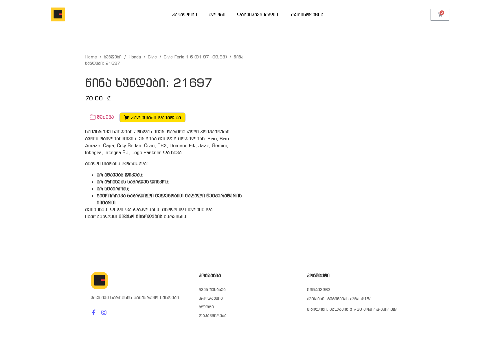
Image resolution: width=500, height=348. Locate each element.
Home (91, 57)
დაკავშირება (213, 315)
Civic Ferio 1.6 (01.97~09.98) (195, 57)
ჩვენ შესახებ (212, 289)
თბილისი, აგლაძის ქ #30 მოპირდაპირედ (352, 309)
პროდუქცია (211, 298)
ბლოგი (217, 14)
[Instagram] (104, 312)
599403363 (318, 289)
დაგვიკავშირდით (258, 14)
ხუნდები (113, 57)
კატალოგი (184, 14)
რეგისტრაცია (307, 14)
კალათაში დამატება (156, 117)
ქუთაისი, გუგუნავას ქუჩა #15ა (339, 298)
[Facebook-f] (94, 312)
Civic (152, 57)
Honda (134, 57)
